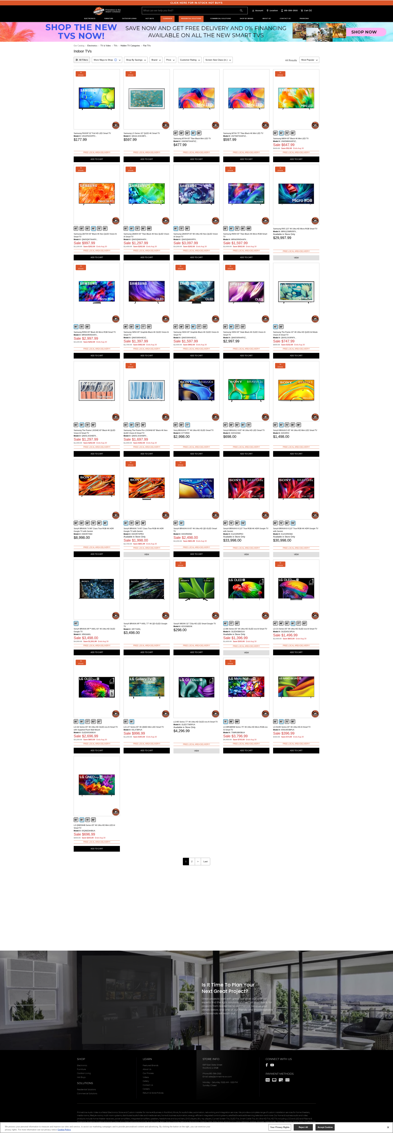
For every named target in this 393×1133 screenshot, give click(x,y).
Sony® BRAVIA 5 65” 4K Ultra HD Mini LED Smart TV (295, 430)
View (296, 258)
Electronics (89, 18)
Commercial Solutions (220, 18)
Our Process (148, 1073)
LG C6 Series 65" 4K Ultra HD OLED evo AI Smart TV (295, 629)
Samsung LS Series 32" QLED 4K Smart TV (142, 133)
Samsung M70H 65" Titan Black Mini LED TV (192, 138)
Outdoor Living (129, 18)
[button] (253, 10)
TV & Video (105, 45)
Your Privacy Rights (279, 1127)
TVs (115, 45)
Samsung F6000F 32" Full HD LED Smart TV (92, 133)
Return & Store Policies (153, 1093)
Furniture (108, 18)
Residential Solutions (191, 18)
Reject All (303, 1127)
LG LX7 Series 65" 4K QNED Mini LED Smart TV (144, 727)
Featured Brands (150, 1065)
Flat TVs (147, 45)
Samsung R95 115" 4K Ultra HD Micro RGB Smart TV (295, 229)
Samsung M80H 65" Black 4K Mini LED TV (291, 138)
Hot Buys (150, 18)
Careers (146, 1089)
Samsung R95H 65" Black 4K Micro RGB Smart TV (95, 332)
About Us (266, 18)
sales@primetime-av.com (220, 1076)
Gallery (146, 1081)
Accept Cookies (325, 1127)
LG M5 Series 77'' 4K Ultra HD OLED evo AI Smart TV (195, 722)
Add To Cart (97, 159)
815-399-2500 (215, 1073)
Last (205, 861)
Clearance (167, 18)
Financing (304, 18)
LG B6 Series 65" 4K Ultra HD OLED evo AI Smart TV (245, 629)
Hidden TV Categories (130, 45)
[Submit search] (241, 10)
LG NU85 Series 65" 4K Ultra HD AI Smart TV (292, 727)
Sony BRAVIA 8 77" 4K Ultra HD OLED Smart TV (193, 430)
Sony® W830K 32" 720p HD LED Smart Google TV (194, 624)
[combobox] (107, 60)
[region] (196, 1127)
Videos (146, 1077)
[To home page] (107, 10)
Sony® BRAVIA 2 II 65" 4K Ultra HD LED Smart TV (244, 430)
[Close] (388, 1127)
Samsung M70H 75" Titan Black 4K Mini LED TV (243, 133)
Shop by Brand (246, 18)
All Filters (83, 60)
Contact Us (285, 18)
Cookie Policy (64, 1130)
